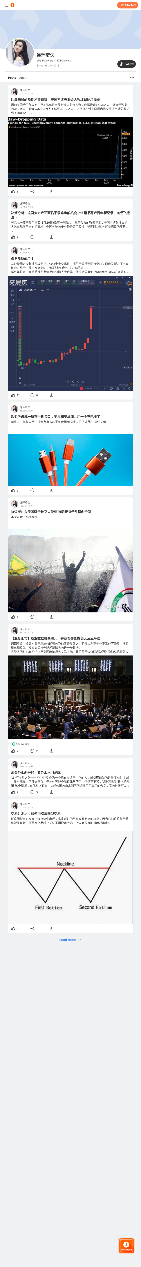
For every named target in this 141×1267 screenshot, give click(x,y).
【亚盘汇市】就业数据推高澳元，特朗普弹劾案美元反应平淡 (55, 638)
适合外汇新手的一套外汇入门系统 (36, 772)
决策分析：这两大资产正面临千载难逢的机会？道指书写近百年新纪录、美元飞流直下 (70, 215)
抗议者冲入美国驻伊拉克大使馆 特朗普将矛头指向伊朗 (51, 512)
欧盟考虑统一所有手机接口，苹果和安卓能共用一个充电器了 (55, 416)
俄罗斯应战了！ (22, 258)
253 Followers (45, 60)
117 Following (63, 60)
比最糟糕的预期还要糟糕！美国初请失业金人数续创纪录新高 (55, 99)
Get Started (128, 5)
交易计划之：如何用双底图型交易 (36, 813)
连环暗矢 (25, 90)
